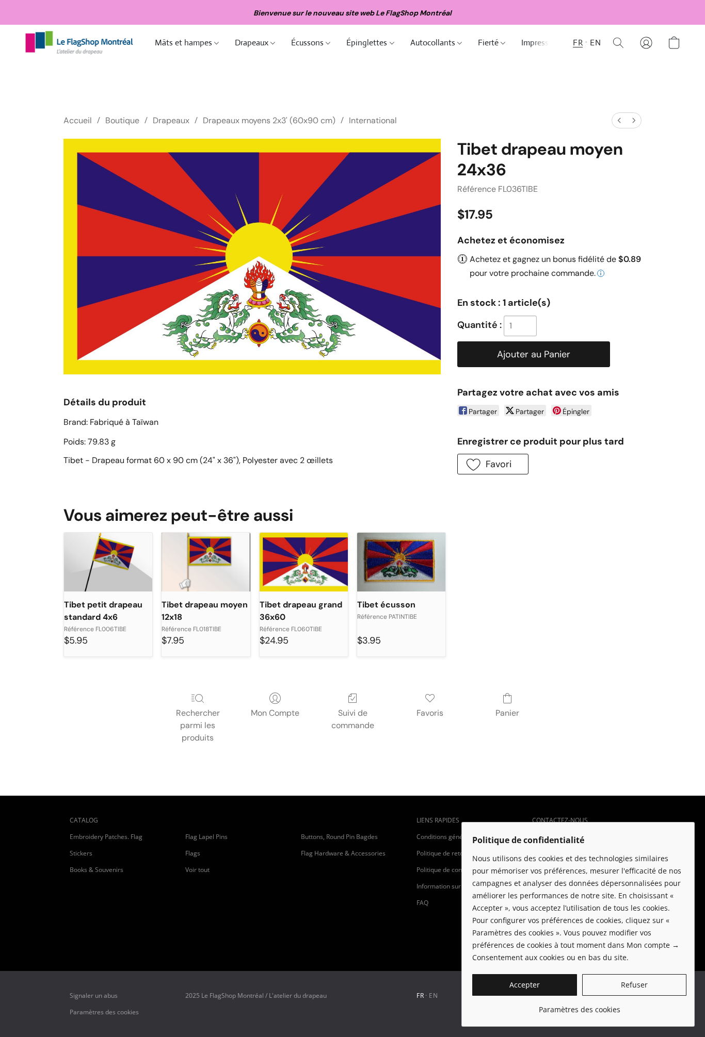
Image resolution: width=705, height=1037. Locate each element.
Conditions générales (446, 836)
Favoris (429, 712)
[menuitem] (619, 120)
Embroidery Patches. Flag (106, 836)
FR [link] (420, 995)
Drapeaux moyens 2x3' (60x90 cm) (269, 120)
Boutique (122, 120)
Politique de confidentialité (454, 869)
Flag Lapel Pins (206, 836)
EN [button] (595, 42)
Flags (192, 853)
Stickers (81, 853)
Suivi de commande (352, 719)
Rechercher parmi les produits (198, 725)
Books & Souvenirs (96, 869)
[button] (79, 43)
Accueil (77, 120)
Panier (507, 712)
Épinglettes (367, 42)
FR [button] (578, 42)
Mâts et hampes (184, 42)
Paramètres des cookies (104, 1012)
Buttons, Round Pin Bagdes (339, 836)
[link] (579, 1006)
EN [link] (433, 995)
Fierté (489, 42)
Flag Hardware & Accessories (343, 853)
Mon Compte (275, 712)
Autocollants (433, 42)
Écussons (308, 42)
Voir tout (197, 869)
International (373, 120)
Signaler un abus (94, 995)
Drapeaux (252, 42)
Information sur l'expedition (455, 886)
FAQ (422, 902)
